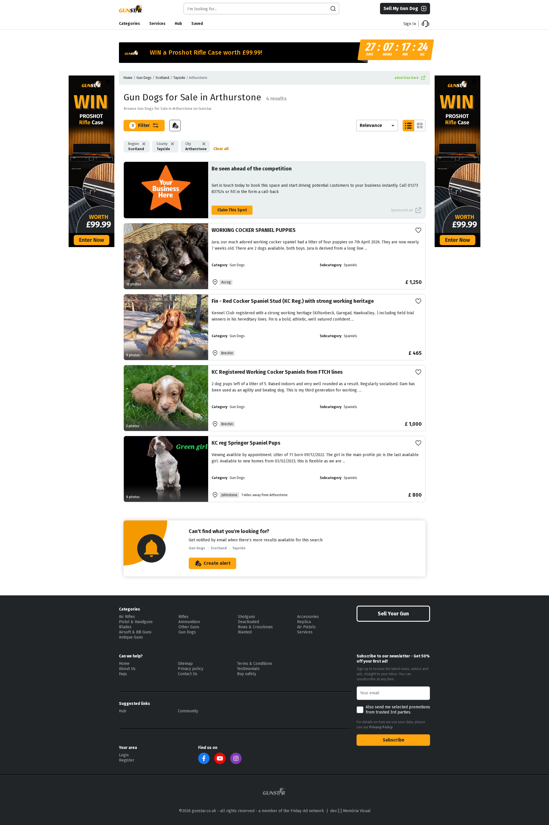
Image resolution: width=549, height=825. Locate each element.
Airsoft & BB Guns (135, 632)
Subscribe (393, 740)
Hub (178, 23)
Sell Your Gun (393, 614)
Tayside (179, 78)
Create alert (217, 563)
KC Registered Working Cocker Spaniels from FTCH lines (277, 372)
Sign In (409, 23)
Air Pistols (306, 627)
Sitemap (185, 663)
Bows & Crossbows (255, 627)
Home (128, 78)
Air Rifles (127, 616)
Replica (304, 621)
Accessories (308, 616)
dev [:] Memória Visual (350, 810)
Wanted (245, 632)
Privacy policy (190, 668)
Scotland (162, 78)
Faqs (123, 673)
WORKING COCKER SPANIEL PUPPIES (254, 230)
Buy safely (246, 673)
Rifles (183, 616)
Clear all (220, 148)
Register (126, 760)
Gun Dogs (144, 78)
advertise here (406, 78)
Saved (197, 23)
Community (188, 711)
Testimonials (248, 668)
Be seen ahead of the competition (252, 169)
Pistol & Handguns (136, 621)
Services (157, 23)
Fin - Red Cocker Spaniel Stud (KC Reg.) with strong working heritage (293, 301)
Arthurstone (195, 146)
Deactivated (248, 621)
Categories (129, 23)
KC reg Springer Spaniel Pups (246, 443)
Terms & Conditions (254, 663)
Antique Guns (131, 637)
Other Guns (188, 627)
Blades (125, 627)
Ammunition (189, 621)
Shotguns (246, 616)
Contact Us (187, 673)
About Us (127, 668)
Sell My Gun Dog (400, 8)
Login (124, 755)
